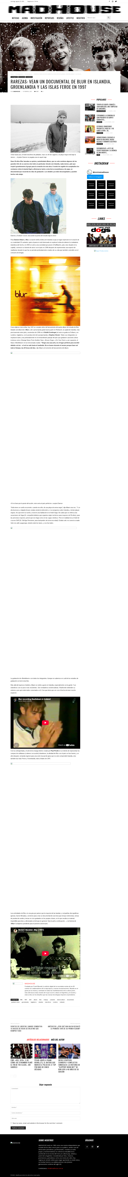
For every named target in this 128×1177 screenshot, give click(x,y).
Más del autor (57, 1039)
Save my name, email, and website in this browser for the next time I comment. (38, 1123)
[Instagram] (112, 1)
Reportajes (49, 18)
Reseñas (60, 18)
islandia (41, 1002)
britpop (46, 999)
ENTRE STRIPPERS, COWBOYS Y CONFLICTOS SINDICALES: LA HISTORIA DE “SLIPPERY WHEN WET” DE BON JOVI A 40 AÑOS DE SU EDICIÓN (69, 1066)
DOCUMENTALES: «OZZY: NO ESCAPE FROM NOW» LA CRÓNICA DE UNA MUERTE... (107, 150)
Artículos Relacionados (38, 1039)
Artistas (99, 144)
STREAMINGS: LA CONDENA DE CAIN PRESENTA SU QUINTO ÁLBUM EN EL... (106, 117)
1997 (25, 999)
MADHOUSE (16, 91)
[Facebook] (109, 1)
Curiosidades (29, 77)
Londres (55, 1002)
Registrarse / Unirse (33, 1)
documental (70, 999)
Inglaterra (33, 1002)
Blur (40, 999)
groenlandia (25, 1002)
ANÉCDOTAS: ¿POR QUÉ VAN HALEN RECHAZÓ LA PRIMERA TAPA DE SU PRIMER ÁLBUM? (64, 1027)
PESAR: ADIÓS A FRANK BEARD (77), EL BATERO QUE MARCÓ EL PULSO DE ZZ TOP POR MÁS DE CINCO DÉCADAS (45, 1065)
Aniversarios (28, 74)
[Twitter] (115, 1)
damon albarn (61, 999)
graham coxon (16, 1002)
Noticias (15, 18)
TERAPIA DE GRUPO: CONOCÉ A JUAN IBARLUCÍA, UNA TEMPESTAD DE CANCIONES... (107, 106)
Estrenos (99, 133)
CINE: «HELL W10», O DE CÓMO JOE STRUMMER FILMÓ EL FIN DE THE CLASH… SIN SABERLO (21, 1063)
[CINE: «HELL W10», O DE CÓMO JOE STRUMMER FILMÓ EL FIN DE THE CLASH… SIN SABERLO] (21, 1051)
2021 (30, 999)
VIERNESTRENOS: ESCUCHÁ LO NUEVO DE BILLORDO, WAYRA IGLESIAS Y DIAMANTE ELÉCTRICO (107, 139)
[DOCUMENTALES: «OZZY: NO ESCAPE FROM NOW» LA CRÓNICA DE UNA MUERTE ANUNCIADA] (90, 150)
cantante (52, 999)
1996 (21, 999)
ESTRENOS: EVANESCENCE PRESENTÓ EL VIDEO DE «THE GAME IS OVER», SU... (105, 128)
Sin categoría (101, 111)
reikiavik (62, 1002)
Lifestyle (70, 18)
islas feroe (48, 1002)
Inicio (12, 74)
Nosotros (81, 18)
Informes (13, 1057)
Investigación (36, 18)
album (35, 999)
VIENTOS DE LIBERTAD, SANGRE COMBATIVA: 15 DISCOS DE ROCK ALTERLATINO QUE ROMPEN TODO (27, 1028)
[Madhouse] (64, 9)
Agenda (25, 18)
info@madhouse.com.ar (55, 1168)
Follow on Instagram (95, 177)
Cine (98, 155)
